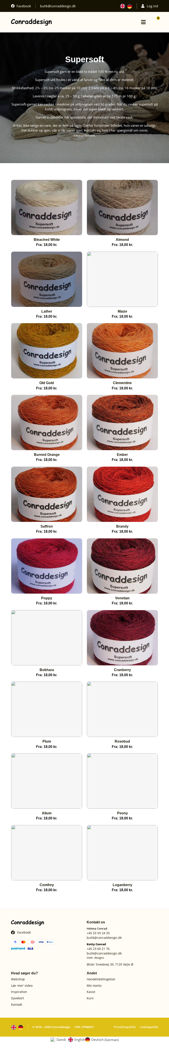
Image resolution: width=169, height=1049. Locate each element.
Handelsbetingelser (101, 979)
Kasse (91, 992)
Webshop (18, 979)
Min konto (94, 986)
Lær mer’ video (22, 986)
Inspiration (19, 992)
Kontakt (16, 1005)
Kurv (90, 998)
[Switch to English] (122, 6)
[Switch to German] (129, 6)
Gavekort (17, 998)
